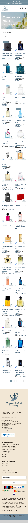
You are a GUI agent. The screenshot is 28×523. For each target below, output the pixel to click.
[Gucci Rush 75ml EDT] (20, 192)
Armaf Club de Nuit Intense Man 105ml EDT (7, 55)
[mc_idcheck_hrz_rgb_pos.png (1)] (19, 490)
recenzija (9, 58)
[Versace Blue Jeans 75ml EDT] (20, 276)
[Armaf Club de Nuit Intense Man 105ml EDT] (7, 40)
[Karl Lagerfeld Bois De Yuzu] (20, 255)
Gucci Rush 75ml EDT (20, 205)
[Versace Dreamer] (7, 107)
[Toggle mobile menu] (25, 8)
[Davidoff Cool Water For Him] (7, 63)
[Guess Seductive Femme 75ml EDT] (7, 255)
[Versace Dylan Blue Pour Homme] (20, 40)
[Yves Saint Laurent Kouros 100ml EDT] (20, 84)
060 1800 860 (8, 3)
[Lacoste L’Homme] (20, 150)
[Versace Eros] (20, 63)
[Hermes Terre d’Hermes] (7, 171)
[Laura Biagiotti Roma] (7, 276)
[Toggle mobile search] (22, 8)
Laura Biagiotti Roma (7, 289)
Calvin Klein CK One (7, 330)
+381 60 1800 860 (7, 428)
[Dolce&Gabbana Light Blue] (7, 84)
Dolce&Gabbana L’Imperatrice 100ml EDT (20, 226)
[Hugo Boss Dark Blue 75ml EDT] (20, 318)
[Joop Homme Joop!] (7, 212)
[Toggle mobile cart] (20, 8)
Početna (4, 24)
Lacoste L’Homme (19, 163)
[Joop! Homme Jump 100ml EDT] (20, 337)
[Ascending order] (16, 32)
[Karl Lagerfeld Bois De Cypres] (7, 337)
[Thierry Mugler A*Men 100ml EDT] (20, 357)
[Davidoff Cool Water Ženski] (20, 107)
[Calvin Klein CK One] (7, 318)
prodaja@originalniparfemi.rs (17, 3)
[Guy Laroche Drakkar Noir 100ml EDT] (7, 192)
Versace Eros (18, 76)
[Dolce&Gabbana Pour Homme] (20, 296)
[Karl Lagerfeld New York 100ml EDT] (7, 357)
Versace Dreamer (6, 120)
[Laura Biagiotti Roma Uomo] (7, 233)
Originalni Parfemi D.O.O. (19, 515)
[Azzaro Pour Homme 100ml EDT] (7, 296)
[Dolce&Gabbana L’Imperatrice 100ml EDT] (20, 212)
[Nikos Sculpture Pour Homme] (7, 150)
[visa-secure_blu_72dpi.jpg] (14, 493)
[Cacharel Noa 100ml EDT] (20, 129)
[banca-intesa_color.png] (7, 490)
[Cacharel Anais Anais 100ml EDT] (20, 171)
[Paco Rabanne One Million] (20, 233)
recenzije (22, 57)
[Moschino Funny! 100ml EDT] (7, 129)
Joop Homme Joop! (7, 225)
